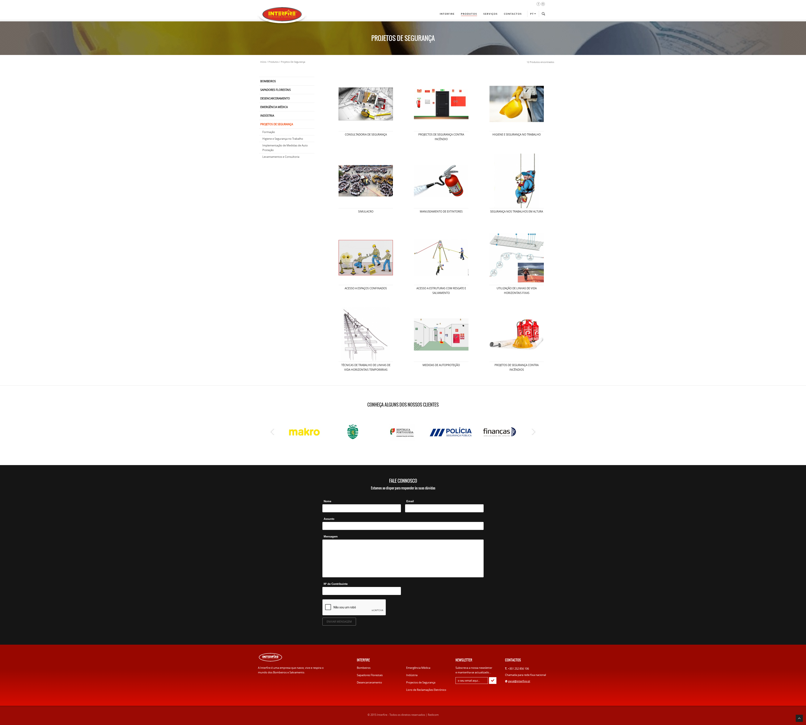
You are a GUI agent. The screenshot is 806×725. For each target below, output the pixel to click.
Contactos (513, 14)
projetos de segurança (293, 61)
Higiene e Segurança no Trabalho (282, 139)
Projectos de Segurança (420, 682)
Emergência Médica (418, 668)
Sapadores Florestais (370, 675)
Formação (268, 132)
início (263, 61)
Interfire (447, 14)
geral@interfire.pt (519, 681)
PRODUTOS (469, 14)
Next (533, 432)
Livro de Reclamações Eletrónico (426, 690)
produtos (273, 61)
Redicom (433, 715)
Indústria (411, 675)
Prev (272, 432)
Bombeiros (363, 668)
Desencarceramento (369, 682)
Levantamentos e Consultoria (280, 157)
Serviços (490, 14)
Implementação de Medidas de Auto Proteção (285, 147)
